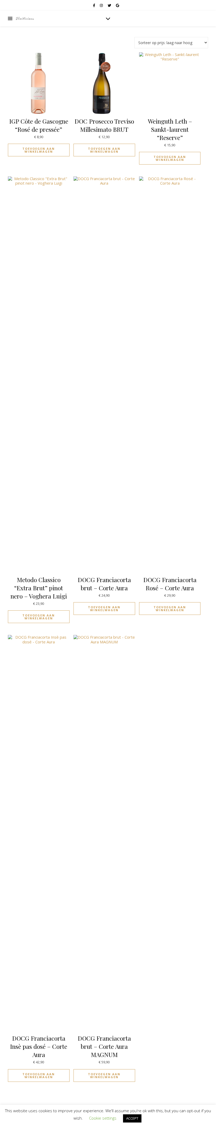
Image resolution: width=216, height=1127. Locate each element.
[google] (117, 5)
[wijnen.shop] (25, 18)
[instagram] (102, 5)
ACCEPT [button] (132, 1118)
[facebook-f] (94, 5)
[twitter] (110, 5)
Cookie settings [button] (102, 1118)
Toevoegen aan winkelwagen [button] (38, 150)
